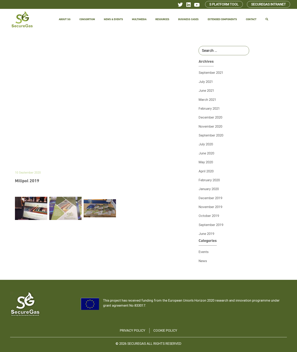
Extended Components (222, 19)
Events (204, 252)
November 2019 (210, 207)
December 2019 (210, 198)
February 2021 (209, 108)
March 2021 (207, 100)
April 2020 (206, 171)
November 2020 (210, 126)
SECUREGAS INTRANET (268, 4)
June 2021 (206, 91)
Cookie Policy (165, 330)
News (203, 261)
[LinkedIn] (188, 4)
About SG (65, 19)
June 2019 (206, 234)
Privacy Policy (132, 330)
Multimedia (139, 19)
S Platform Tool (224, 4)
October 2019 (209, 216)
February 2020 (209, 180)
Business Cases (188, 19)
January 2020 (209, 189)
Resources (162, 19)
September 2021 (211, 73)
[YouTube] (197, 4)
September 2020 (211, 135)
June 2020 (206, 153)
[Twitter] (180, 4)
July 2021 (206, 82)
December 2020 (210, 117)
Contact (251, 19)
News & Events (113, 19)
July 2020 (206, 144)
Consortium (87, 19)
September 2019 (211, 225)
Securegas (136, 344)
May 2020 (206, 162)
